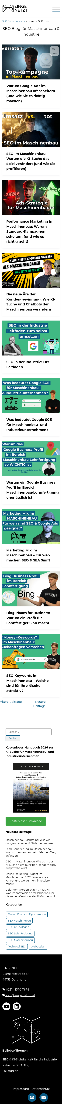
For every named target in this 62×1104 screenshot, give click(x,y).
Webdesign (38, 946)
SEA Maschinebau (19, 920)
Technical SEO (17, 946)
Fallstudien (10, 1071)
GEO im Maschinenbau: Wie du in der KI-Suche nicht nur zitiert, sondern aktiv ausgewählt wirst (31, 865)
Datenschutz (40, 1089)
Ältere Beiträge (11, 702)
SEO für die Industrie (13, 21)
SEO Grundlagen (18, 927)
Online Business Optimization (27, 914)
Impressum (21, 1089)
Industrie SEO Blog (15, 1065)
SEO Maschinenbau (20, 940)
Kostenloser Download (26, 821)
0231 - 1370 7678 (17, 989)
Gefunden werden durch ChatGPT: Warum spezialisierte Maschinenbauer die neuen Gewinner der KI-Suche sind (30, 893)
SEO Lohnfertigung (20, 933)
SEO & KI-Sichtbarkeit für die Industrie (29, 1059)
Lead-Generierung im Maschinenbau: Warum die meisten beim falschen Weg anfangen (31, 852)
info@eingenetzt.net (20, 995)
